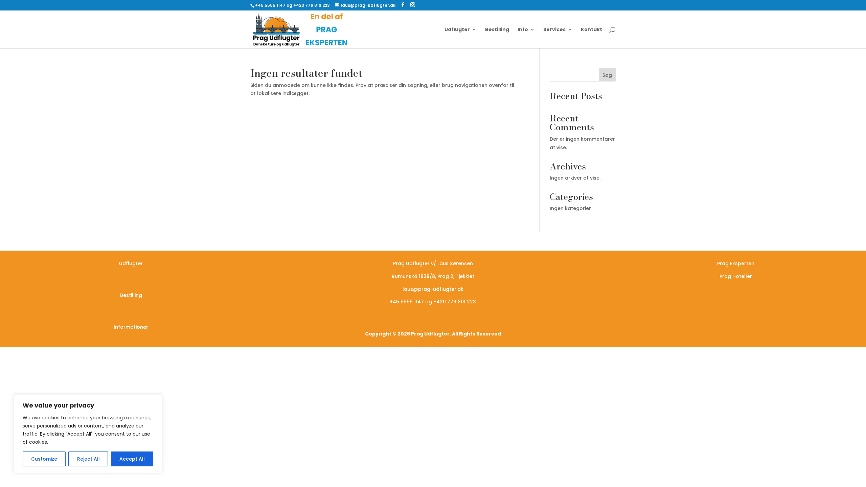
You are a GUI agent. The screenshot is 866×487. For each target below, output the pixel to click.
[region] (88, 433)
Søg (607, 75)
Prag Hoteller (736, 276)
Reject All (88, 459)
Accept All (132, 459)
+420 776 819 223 (454, 301)
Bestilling (497, 30)
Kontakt (591, 30)
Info (523, 30)
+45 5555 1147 (407, 301)
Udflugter (457, 30)
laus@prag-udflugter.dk (433, 289)
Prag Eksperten (735, 263)
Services (554, 30)
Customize (44, 459)
